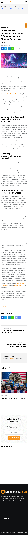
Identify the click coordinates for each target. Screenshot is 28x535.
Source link (3, 306)
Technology (4, 395)
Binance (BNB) (4, 94)
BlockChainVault (22, 532)
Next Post (21, 342)
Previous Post (7, 328)
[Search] (26, 1)
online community (18, 285)
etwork (6, 212)
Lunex (2, 212)
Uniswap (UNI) (14, 94)
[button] (23, 368)
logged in (11, 358)
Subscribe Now (14, 437)
